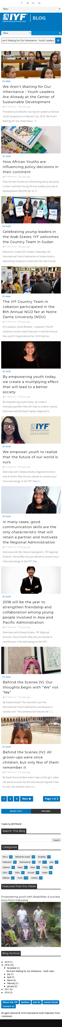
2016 (7, 992)
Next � (26, 798)
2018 (7, 965)
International (25, 862)
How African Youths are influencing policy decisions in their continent (31, 167)
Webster (6, 878)
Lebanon (6, 867)
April (9, 977)
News (8, 81)
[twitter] (27, 3)
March (10, 980)
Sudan (44, 873)
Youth (8, 156)
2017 (7, 989)
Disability (42, 857)
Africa (5, 857)
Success (31, 873)
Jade (51, 862)
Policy (45, 867)
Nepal (20, 867)
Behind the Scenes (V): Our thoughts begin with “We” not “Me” (31, 687)
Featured (45, 811)
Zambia (34, 878)
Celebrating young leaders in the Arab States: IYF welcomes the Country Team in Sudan (31, 237)
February (11, 983)
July (9, 974)
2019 (7, 962)
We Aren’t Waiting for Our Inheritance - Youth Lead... (30, 971)
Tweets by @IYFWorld (11, 824)
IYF (39, 862)
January (11, 986)
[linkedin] (39, 3)
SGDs (17, 873)
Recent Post (16, 811)
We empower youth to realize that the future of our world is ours (30, 457)
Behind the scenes (22, 857)
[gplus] (33, 3)
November (12, 968)
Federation (7, 862)
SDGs (5, 873)
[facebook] (22, 3)
